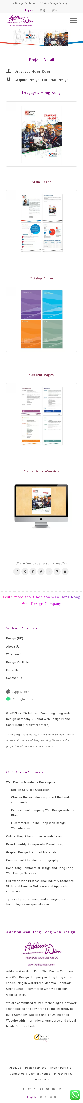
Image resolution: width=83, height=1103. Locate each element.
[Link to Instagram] (65, 571)
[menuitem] (71, 21)
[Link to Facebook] (23, 1089)
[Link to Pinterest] (35, 1089)
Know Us (12, 670)
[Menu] (71, 21)
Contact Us (14, 678)
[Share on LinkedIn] (49, 571)
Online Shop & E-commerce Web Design (35, 836)
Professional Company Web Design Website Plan (43, 813)
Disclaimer (42, 1079)
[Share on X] (24, 571)
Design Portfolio (18, 662)
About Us (13, 646)
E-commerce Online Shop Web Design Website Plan (38, 825)
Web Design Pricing (55, 3)
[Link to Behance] (57, 571)
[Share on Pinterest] (41, 571)
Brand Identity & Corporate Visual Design (35, 844)
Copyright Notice (39, 1073)
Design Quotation (25, 3)
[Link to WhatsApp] (60, 1089)
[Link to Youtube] (48, 1089)
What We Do (15, 654)
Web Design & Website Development (32, 782)
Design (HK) (14, 638)
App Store (20, 691)
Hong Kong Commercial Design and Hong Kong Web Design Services (39, 870)
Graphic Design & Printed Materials (31, 852)
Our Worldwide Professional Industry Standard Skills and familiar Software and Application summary (40, 886)
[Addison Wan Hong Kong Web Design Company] (34, 21)
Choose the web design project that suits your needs (41, 800)
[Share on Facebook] (16, 571)
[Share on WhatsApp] (32, 571)
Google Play (23, 699)
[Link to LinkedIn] (54, 1089)
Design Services (35, 1067)
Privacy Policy (63, 1073)
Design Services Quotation (30, 789)
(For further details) (36, 725)
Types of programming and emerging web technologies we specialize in (36, 902)
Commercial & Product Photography (32, 860)
